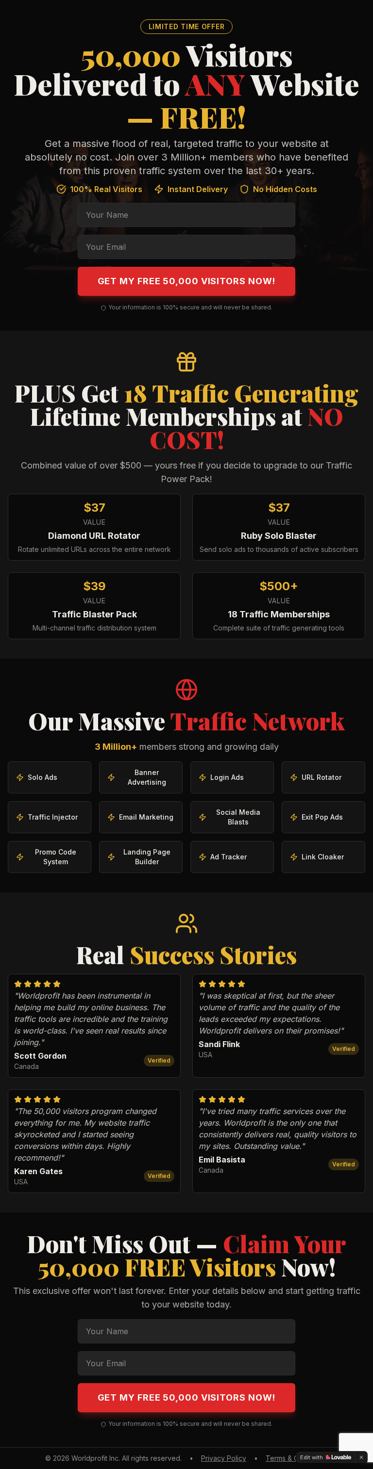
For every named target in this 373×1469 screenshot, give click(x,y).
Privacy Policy (223, 1458)
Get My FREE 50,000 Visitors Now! (187, 281)
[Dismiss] (361, 1457)
